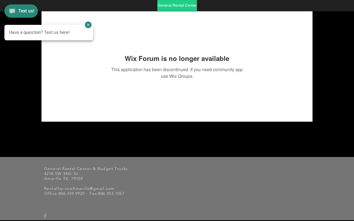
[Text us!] (21, 11)
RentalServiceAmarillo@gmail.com (79, 188)
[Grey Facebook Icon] (45, 216)
